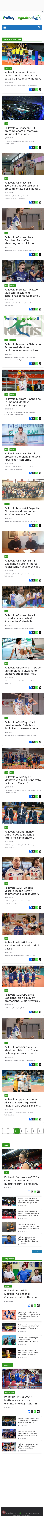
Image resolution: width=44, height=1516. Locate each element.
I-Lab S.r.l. (21, 1513)
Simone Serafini (29, 628)
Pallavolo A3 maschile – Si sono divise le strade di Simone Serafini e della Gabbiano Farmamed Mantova (19, 621)
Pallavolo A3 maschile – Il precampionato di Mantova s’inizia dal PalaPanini (21, 131)
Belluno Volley (17, 845)
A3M (6, 124)
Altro (7, 504)
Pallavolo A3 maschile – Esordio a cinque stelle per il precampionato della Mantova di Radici (22, 187)
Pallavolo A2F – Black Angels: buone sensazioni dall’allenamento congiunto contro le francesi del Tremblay (28, 1340)
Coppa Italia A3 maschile (13, 1113)
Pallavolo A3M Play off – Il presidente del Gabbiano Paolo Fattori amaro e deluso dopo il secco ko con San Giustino (22, 728)
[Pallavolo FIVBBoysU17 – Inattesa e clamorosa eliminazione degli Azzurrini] (22, 1379)
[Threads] (40, 89)
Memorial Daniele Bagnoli (29, 521)
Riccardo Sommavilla (10, 360)
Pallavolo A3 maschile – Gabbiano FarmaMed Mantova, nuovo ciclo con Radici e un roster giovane (20, 241)
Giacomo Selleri (9, 414)
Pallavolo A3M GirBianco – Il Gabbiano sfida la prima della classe (22, 945)
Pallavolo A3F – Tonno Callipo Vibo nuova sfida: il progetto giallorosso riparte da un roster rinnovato (28, 1352)
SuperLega (8, 68)
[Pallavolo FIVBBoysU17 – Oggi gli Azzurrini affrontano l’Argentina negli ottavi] (9, 1447)
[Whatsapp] (36, 89)
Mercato (12, 285)
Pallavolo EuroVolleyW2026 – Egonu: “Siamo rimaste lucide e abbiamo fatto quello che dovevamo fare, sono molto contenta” (28, 1201)
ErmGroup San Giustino (13, 790)
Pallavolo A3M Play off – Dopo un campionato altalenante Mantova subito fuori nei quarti (22, 672)
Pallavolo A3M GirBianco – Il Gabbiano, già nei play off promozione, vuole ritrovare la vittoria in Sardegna (22, 999)
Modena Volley (22, 86)
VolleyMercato (8, 305)
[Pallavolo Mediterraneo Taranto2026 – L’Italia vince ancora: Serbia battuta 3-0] (9, 1435)
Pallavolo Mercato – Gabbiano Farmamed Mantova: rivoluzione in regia (22, 402)
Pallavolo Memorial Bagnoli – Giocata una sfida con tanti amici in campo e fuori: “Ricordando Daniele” (22, 512)
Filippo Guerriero (18, 412)
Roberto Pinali (8, 469)
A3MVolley (9, 141)
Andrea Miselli (17, 901)
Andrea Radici (17, 196)
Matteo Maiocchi (30, 303)
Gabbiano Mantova (12, 86)
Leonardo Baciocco (34, 250)
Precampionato (32, 86)
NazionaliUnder (9, 1392)
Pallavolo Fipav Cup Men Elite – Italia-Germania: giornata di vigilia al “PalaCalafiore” (28, 1420)
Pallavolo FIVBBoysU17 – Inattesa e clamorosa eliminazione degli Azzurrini (20, 1400)
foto (40, 790)
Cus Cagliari (16, 1008)
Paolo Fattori (8, 683)
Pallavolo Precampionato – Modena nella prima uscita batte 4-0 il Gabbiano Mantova (22, 75)
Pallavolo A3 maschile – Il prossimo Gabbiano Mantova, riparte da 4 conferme (22, 456)
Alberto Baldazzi (11, 250)
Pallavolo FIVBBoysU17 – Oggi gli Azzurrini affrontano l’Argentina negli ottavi (28, 1446)
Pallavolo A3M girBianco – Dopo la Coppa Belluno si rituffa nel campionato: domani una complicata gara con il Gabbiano (21, 838)
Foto (11, 773)
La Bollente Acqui (30, 1060)
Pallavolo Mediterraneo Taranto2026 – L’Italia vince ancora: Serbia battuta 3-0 (27, 1433)
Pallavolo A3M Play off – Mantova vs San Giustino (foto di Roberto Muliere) (22, 780)
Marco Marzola (9, 847)
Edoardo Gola (26, 196)
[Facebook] (30, 89)
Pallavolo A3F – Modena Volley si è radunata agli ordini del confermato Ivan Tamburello (29, 1327)
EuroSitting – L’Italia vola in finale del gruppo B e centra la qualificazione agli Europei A (29, 1314)
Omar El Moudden (30, 357)
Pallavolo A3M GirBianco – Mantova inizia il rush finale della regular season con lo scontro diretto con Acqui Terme (21, 1053)
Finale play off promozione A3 (15, 681)
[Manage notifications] (4, 1512)
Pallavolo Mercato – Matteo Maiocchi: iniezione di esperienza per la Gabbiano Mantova (21, 294)
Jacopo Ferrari (8, 903)
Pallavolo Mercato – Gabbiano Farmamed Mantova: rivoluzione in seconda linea (22, 347)
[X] (33, 89)
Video (15, 903)
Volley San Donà (30, 956)
